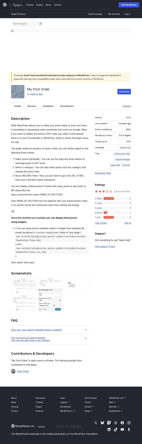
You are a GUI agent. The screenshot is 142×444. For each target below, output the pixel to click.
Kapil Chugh (37, 94)
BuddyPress (116, 411)
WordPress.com (117, 398)
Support (127, 106)
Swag (88, 411)
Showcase (40, 398)
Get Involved (91, 398)
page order (115, 165)
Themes (39, 402)
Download (124, 91)
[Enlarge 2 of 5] (32, 298)
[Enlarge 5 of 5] (85, 282)
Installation (48, 106)
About (14, 398)
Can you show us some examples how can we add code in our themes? (30, 339)
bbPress (114, 406)
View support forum (105, 246)
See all (127, 223)
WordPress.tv (67, 411)
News (13, 402)
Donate (89, 406)
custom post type (122, 159)
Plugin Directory (18, 14)
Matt (112, 402)
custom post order (122, 154)
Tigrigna (41, 426)
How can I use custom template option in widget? (36, 330)
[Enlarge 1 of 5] (32, 282)
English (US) (125, 147)
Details (17, 106)
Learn (62, 398)
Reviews (31, 106)
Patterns (39, 411)
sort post (126, 165)
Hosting (14, 406)
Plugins (39, 406)
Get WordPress (129, 5)
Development (67, 106)
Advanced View (103, 173)
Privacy (14, 411)
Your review (101, 223)
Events (88, 402)
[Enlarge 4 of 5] (58, 292)
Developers (65, 406)
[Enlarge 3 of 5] (58, 282)
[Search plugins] (40, 23)
